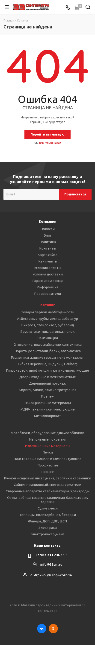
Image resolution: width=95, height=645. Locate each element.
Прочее (47, 472)
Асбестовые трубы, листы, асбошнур (47, 319)
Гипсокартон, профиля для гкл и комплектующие (47, 370)
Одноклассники (53, 628)
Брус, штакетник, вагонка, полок (47, 331)
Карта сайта (47, 255)
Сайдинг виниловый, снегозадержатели (47, 485)
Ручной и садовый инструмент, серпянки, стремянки (47, 478)
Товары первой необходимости (47, 312)
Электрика (48, 528)
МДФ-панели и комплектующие (48, 409)
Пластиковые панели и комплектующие (47, 459)
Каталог (47, 305)
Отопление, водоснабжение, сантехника (48, 344)
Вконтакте (41, 628)
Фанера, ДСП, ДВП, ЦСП (47, 521)
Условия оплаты (47, 268)
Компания (47, 221)
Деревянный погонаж (47, 383)
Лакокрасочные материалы (47, 403)
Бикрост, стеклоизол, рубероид (47, 325)
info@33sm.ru (51, 564)
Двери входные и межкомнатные (47, 377)
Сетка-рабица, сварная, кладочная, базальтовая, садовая (47, 500)
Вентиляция (47, 338)
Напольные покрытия (47, 439)
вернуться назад (50, 142)
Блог (48, 235)
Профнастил (47, 465)
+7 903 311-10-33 (50, 555)
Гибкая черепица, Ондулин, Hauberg (47, 364)
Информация (47, 287)
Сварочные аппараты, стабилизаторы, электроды (47, 491)
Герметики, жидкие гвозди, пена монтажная (47, 357)
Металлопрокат (47, 416)
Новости (47, 229)
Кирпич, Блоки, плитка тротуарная (47, 390)
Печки (47, 452)
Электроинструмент (48, 534)
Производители (47, 294)
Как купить (47, 261)
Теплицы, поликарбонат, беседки (47, 515)
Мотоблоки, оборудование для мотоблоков (47, 433)
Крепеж (47, 396)
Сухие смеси (48, 508)
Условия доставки (48, 274)
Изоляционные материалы (47, 446)
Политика (47, 242)
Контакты (47, 248)
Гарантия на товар (47, 281)
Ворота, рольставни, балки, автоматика (48, 351)
